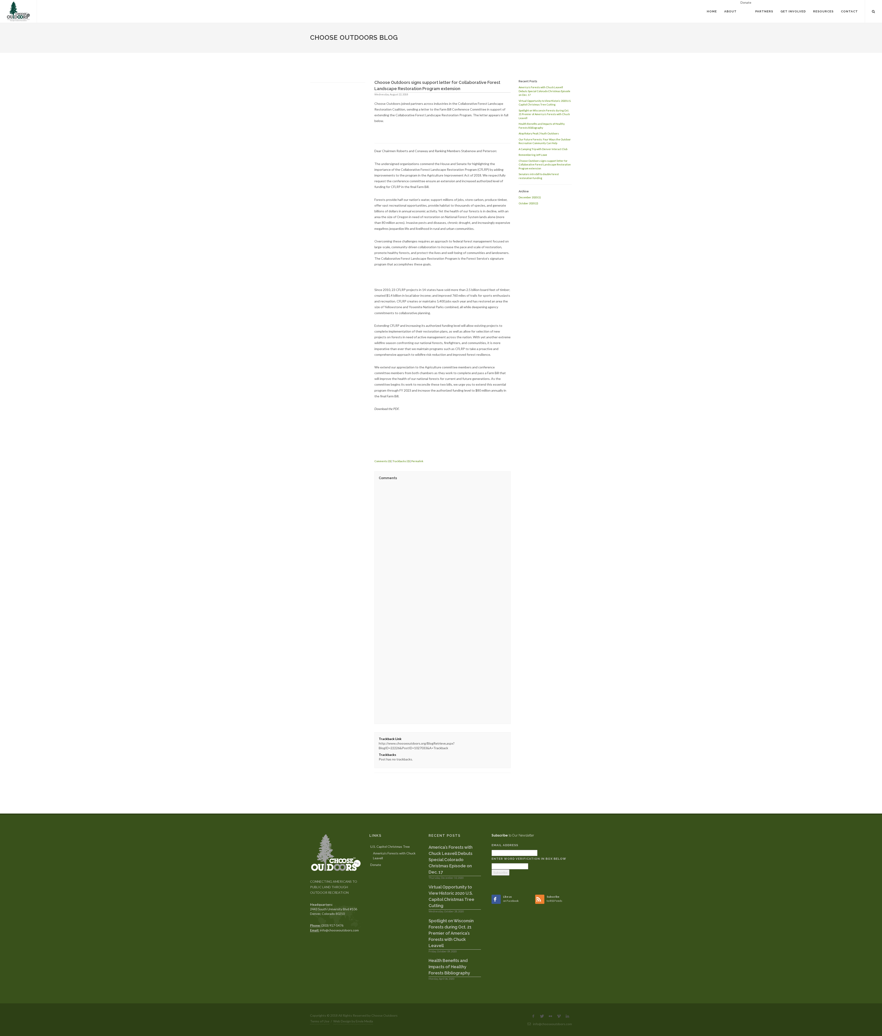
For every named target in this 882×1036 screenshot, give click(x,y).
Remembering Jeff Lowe (533, 154)
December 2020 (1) (530, 197)
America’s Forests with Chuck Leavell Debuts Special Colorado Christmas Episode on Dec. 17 (544, 91)
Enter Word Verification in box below (529, 858)
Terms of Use (319, 1021)
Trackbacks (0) (401, 461)
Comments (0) (382, 461)
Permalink (417, 461)
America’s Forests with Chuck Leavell (394, 855)
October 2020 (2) (528, 203)
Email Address (505, 845)
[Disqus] (442, 542)
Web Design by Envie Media (353, 1021)
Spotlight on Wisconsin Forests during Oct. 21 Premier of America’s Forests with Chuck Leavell (544, 114)
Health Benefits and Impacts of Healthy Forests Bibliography (449, 966)
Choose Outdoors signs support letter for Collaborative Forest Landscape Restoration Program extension (545, 164)
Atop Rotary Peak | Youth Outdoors (539, 133)
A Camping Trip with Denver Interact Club (543, 149)
